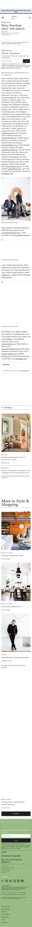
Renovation (4, 911)
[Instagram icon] (6, 881)
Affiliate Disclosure (8, 868)
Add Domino (6, 34)
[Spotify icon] (22, 881)
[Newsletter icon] (2, 881)
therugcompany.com (9, 354)
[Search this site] (30, 18)
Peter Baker (22, 476)
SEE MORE (16, 813)
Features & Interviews (7, 552)
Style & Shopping (6, 22)
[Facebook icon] (14, 881)
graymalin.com (7, 174)
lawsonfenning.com (14, 166)
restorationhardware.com (11, 233)
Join (26, 61)
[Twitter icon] (18, 881)
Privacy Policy (6, 869)
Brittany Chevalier (7, 660)
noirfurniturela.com (9, 138)
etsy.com (16, 157)
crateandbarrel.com (14, 169)
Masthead (4, 866)
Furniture (4, 454)
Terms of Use (5, 871)
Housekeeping (5, 917)
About (4, 852)
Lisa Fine (5, 31)
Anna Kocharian (7, 807)
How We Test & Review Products (11, 861)
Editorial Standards (24, 370)
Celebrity (4, 654)
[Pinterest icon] (10, 881)
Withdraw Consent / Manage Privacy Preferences (14, 897)
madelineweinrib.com (9, 150)
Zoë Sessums (6, 463)
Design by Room (5, 906)
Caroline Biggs (6, 559)
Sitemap (3, 872)
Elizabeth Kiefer (6, 476)
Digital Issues (4, 922)
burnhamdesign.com (9, 145)
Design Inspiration (6, 799)
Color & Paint (5, 468)
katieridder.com (21, 359)
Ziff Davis (12, 892)
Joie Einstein (4, 477)
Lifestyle (3, 919)
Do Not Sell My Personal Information (11, 898)
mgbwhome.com (7, 133)
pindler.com (5, 275)
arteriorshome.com (8, 344)
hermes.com (5, 356)
